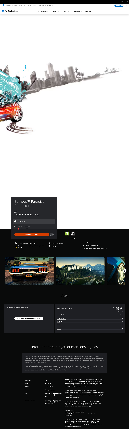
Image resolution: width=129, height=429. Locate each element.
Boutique (8, 5)
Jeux (20, 5)
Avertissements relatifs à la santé (74, 412)
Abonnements (77, 11)
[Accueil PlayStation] (3, 6)
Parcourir (88, 11)
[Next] (124, 271)
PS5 (15, 5)
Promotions (66, 11)
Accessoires (33, 5)
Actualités (41, 5)
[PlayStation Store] (10, 11)
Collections (55, 11)
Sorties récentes (42, 11)
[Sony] (124, 3)
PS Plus (25, 5)
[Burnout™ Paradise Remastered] (29, 271)
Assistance (50, 5)
